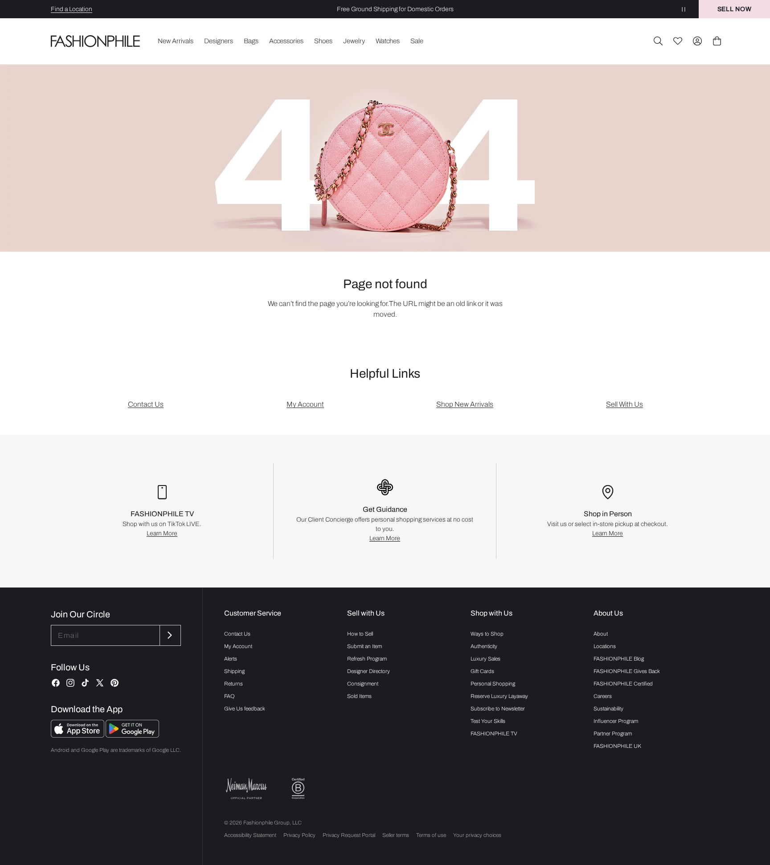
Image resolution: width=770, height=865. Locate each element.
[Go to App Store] (78, 735)
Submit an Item (364, 646)
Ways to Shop (487, 634)
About (601, 634)
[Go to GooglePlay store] (132, 735)
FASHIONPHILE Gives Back (627, 671)
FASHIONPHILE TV (494, 733)
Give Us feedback (244, 709)
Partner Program (613, 733)
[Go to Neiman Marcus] (246, 788)
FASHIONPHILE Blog (619, 659)
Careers (603, 696)
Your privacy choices (477, 835)
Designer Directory (368, 671)
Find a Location (71, 9)
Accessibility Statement (250, 835)
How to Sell (360, 634)
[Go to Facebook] (56, 683)
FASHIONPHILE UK (617, 746)
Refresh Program (367, 659)
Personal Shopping (493, 684)
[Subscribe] (169, 635)
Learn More (162, 533)
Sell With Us (624, 404)
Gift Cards (482, 671)
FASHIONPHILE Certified (623, 684)
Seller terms (395, 835)
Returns (233, 684)
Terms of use (431, 835)
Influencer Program (616, 721)
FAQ (229, 696)
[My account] (697, 41)
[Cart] (717, 41)
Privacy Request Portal (349, 835)
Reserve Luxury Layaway (499, 696)
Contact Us (146, 404)
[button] (658, 41)
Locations (605, 646)
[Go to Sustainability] (298, 788)
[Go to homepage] (95, 41)
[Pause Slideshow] (683, 9)
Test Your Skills (488, 721)
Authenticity (484, 646)
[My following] (678, 41)
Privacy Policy (299, 835)
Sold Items (359, 696)
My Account (305, 404)
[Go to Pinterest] (114, 683)
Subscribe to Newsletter (498, 709)
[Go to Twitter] (100, 683)
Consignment (362, 684)
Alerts (230, 659)
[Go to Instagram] (70, 683)
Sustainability (608, 709)
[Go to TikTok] (85, 683)
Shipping (234, 671)
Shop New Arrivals (464, 404)
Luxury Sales (485, 659)
